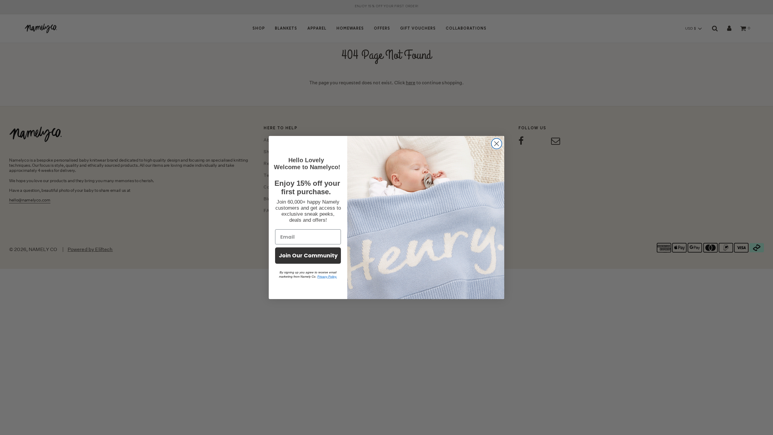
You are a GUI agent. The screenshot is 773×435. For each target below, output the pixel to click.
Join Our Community (308, 255)
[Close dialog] (496, 143)
